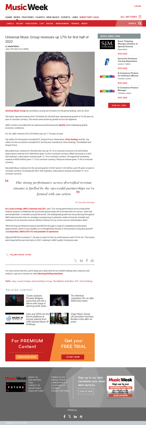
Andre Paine (13, 46)
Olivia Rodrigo (86, 281)
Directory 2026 (89, 17)
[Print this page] (93, 260)
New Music (53, 17)
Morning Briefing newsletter (50, 273)
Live (42, 23)
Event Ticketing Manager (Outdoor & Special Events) (128, 43)
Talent (19, 23)
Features (28, 17)
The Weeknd (58, 281)
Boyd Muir (69, 281)
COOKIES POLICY (59, 382)
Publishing (31, 23)
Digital (50, 23)
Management (62, 23)
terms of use (58, 377)
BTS (77, 281)
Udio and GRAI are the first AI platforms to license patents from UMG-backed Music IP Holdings (37, 319)
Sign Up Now (86, 391)
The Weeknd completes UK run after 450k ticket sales (82, 298)
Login (137, 6)
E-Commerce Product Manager (128, 88)
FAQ (30, 382)
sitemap (55, 388)
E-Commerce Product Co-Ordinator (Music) (128, 74)
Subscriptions (36, 391)
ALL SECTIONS (129, 16)
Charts (40, 17)
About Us (33, 377)
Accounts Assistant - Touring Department (128, 59)
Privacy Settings (60, 391)
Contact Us (34, 385)
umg (14, 281)
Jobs (75, 17)
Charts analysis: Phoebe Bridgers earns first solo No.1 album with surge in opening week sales (36, 300)
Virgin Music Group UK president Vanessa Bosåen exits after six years (82, 318)
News (17, 17)
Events (65, 17)
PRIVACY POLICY (59, 380)
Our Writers (34, 380)
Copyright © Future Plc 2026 (16, 423)
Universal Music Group (42, 281)
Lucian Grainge (23, 281)
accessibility (58, 385)
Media (85, 23)
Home (8, 17)
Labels (10, 23)
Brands (75, 23)
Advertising (34, 388)
